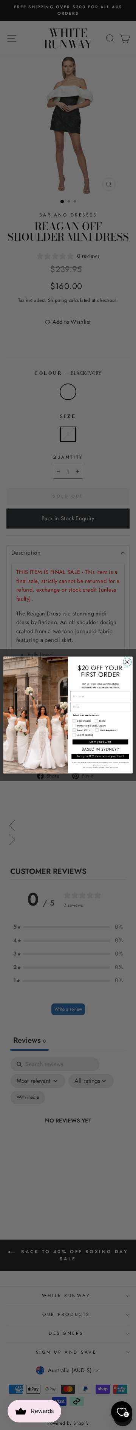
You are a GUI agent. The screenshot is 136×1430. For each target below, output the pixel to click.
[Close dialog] (127, 662)
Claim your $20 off (100, 742)
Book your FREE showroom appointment (100, 756)
